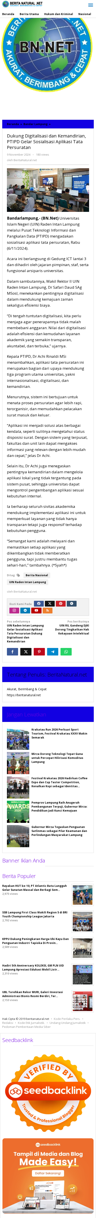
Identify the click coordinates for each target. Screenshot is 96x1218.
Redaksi (7, 1023)
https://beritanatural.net (24, 695)
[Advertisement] (48, 67)
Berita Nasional (37, 575)
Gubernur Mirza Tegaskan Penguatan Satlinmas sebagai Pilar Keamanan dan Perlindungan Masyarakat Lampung (59, 831)
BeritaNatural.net (67, 674)
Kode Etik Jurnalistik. (31, 1023)
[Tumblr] (72, 604)
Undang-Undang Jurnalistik (68, 1023)
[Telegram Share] (52, 651)
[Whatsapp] (66, 651)
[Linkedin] (25, 610)
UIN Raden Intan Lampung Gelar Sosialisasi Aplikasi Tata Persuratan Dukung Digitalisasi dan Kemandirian (25, 631)
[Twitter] (50, 604)
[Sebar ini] (12, 651)
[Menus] (91, 5)
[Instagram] (14, 610)
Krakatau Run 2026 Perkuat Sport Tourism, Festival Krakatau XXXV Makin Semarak (59, 733)
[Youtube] (36, 610)
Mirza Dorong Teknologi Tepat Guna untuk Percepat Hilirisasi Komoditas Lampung (57, 758)
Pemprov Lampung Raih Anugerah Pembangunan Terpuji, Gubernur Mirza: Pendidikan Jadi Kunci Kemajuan (59, 806)
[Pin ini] (39, 651)
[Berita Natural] (22, 4)
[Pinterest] (61, 604)
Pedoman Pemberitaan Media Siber (26, 1027)
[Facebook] (39, 604)
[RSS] (47, 610)
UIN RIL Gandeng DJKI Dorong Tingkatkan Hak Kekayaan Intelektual (72, 627)
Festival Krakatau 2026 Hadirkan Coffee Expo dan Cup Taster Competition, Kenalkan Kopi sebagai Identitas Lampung (59, 784)
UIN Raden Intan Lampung (27, 582)
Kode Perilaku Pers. (67, 1019)
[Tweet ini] (25, 651)
